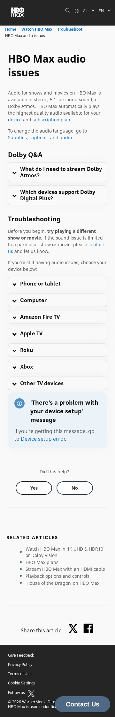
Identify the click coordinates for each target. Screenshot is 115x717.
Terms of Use (20, 673)
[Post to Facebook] (88, 628)
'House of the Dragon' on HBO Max (62, 583)
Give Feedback (21, 655)
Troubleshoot (69, 29)
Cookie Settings (21, 683)
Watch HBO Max (36, 29)
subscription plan (51, 120)
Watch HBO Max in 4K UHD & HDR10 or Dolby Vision (64, 552)
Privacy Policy (20, 664)
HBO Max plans (42, 562)
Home (10, 29)
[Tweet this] (74, 629)
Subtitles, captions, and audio (40, 137)
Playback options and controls (57, 576)
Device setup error (43, 438)
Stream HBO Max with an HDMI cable (65, 569)
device (15, 120)
